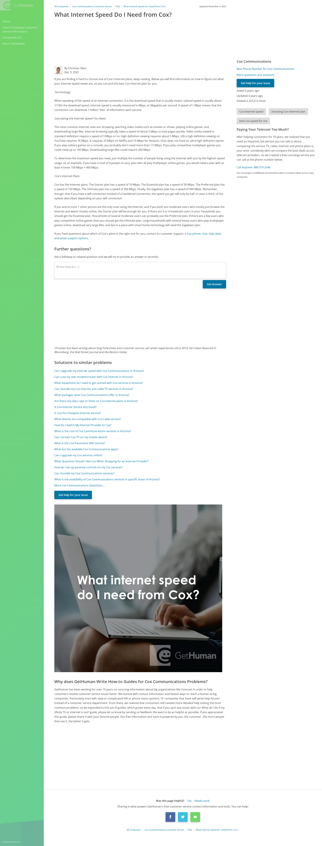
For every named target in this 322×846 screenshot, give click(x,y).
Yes (189, 801)
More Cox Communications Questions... (79, 485)
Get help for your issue (73, 495)
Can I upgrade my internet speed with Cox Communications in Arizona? (99, 371)
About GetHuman (14, 43)
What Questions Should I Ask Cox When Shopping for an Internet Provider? (101, 461)
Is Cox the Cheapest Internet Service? (77, 413)
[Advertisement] (140, 42)
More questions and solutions (256, 75)
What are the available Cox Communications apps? (86, 449)
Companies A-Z (12, 37)
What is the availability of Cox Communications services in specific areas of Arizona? (107, 479)
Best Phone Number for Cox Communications (265, 69)
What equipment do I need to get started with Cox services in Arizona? (98, 383)
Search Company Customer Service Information (20, 29)
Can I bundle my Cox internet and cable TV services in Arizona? (93, 389)
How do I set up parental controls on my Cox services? (88, 467)
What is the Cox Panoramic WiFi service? (79, 443)
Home (6, 21)
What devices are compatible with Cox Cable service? (87, 419)
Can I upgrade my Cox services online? (78, 455)
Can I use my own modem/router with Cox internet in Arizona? (93, 377)
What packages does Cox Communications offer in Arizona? (91, 395)
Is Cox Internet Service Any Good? (75, 407)
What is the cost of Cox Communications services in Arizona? (92, 431)
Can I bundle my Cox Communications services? (84, 473)
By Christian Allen (75, 68)
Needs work (202, 801)
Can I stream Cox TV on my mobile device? (80, 437)
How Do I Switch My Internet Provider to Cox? (82, 425)
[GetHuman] (16, 5)
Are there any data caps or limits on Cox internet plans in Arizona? (96, 401)
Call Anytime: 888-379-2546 (253, 167)
